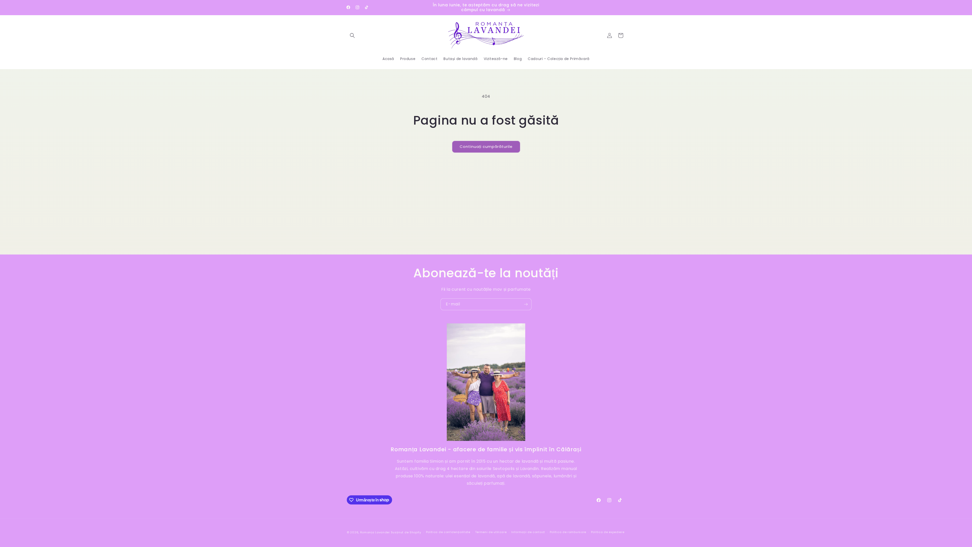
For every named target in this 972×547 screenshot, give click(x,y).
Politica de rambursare (568, 532)
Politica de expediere (607, 532)
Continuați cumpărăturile (486, 146)
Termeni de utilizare (491, 532)
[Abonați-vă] (525, 304)
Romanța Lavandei (375, 532)
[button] (352, 35)
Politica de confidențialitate (448, 532)
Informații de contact (528, 532)
